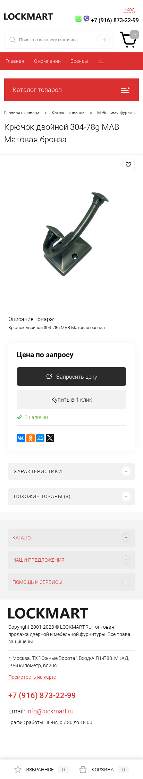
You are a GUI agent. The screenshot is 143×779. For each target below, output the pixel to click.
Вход (129, 9)
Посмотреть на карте (32, 677)
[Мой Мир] (40, 438)
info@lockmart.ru (50, 711)
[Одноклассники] (30, 438)
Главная (15, 61)
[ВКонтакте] (21, 438)
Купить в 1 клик (71, 399)
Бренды (79, 61)
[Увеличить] (71, 230)
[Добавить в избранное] (128, 165)
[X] (50, 438)
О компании (47, 61)
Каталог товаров (37, 89)
